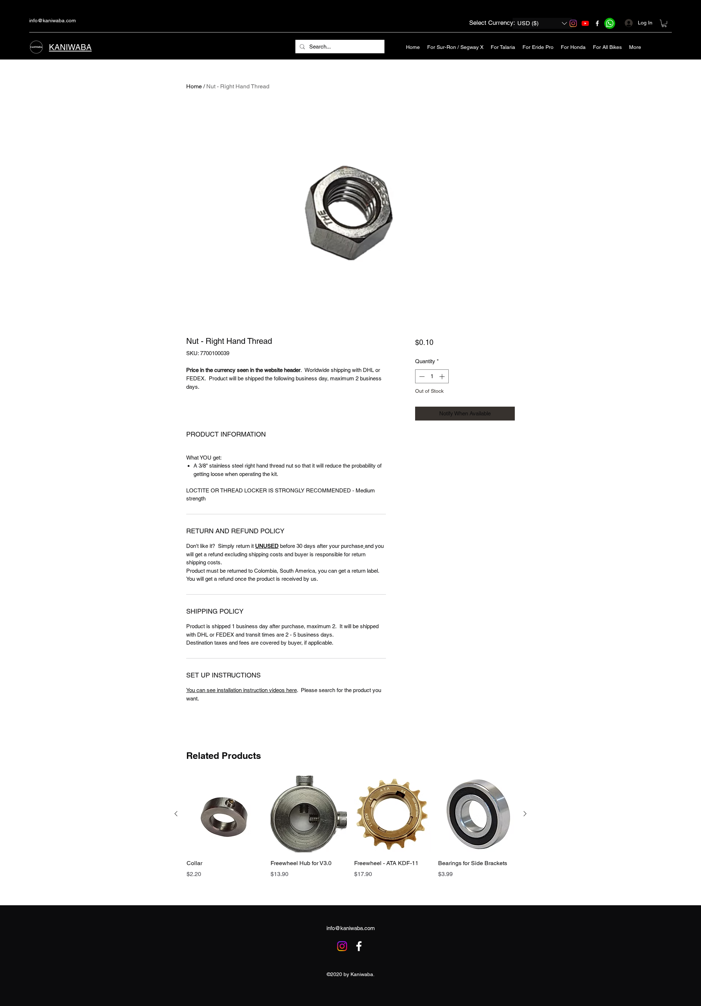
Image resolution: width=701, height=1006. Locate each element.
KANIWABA (70, 47)
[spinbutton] (432, 376)
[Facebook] (597, 23)
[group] (350, 837)
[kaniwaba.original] (573, 23)
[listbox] (542, 23)
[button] (542, 23)
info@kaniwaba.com (52, 20)
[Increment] (443, 376)
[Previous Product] (176, 813)
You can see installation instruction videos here (241, 690)
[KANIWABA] (585, 23)
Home (194, 86)
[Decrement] (421, 376)
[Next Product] (525, 813)
